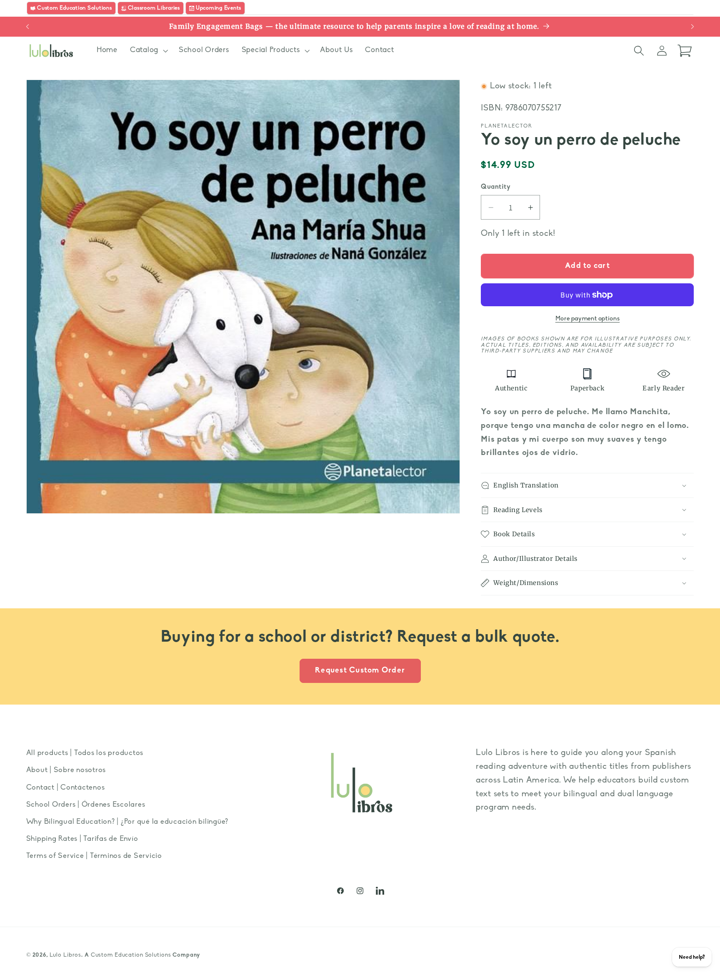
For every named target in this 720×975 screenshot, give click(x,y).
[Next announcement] (692, 27)
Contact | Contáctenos (65, 787)
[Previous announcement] (27, 27)
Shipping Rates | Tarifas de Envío (82, 838)
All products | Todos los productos (85, 753)
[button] (148, 50)
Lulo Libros (66, 955)
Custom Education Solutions (131, 955)
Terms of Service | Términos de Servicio (94, 856)
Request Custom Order (360, 671)
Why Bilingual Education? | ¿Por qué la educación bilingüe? (127, 821)
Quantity (495, 187)
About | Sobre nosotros (66, 770)
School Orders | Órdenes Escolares (85, 804)
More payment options (587, 319)
